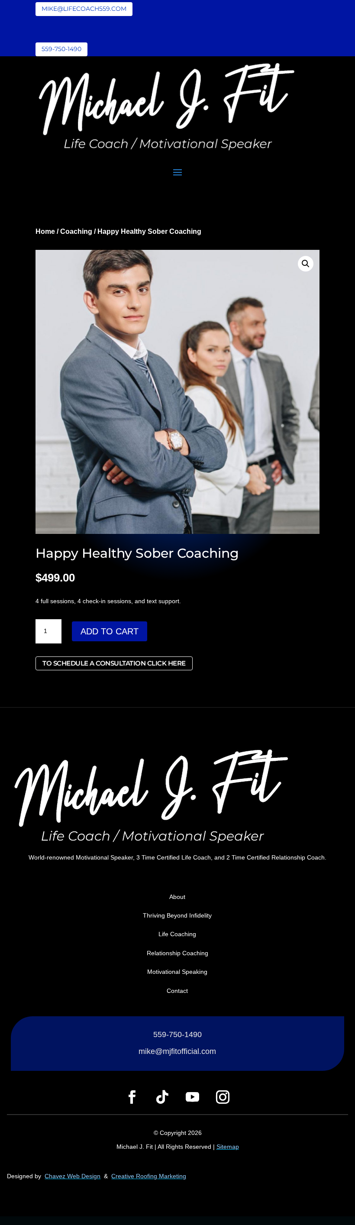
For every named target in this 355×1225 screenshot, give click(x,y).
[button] (305, 264)
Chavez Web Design (72, 1176)
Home (45, 231)
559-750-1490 (61, 49)
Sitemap (227, 1146)
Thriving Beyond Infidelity (177, 915)
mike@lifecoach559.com (84, 9)
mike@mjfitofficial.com (177, 1051)
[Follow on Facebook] (132, 1097)
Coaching (76, 231)
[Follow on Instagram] (223, 1097)
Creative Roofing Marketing (148, 1176)
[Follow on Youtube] (192, 1097)
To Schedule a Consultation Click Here (114, 663)
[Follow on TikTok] (162, 1097)
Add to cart (110, 631)
